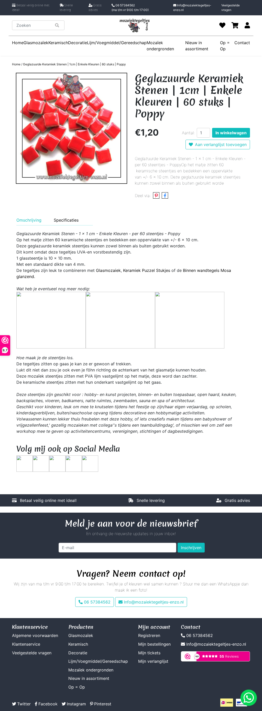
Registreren (149, 635)
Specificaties (66, 220)
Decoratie (77, 42)
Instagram (76, 703)
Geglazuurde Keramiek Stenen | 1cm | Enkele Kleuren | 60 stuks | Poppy (74, 64)
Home (18, 42)
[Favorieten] (222, 25)
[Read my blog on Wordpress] (90, 463)
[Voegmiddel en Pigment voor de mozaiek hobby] (120, 319)
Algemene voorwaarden (35, 635)
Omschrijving (28, 220)
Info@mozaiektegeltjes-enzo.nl (192, 7)
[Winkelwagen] (235, 25)
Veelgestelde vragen (230, 7)
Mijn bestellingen (154, 644)
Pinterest (102, 703)
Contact (242, 42)
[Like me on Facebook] (41, 463)
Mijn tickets (149, 652)
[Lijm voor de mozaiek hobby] (51, 319)
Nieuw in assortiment (88, 678)
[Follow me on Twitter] (24, 463)
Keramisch (58, 42)
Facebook (48, 703)
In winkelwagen (231, 132)
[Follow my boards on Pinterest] (57, 463)
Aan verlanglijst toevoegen (221, 144)
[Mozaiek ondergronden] (189, 319)
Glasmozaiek (108, 270)
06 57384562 (130, 7)
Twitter (24, 703)
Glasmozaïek (36, 42)
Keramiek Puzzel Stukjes (146, 270)
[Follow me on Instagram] (74, 463)
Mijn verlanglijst (153, 661)
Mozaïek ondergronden (160, 45)
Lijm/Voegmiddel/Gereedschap (117, 42)
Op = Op (76, 687)
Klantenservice (26, 644)
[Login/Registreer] (247, 25)
